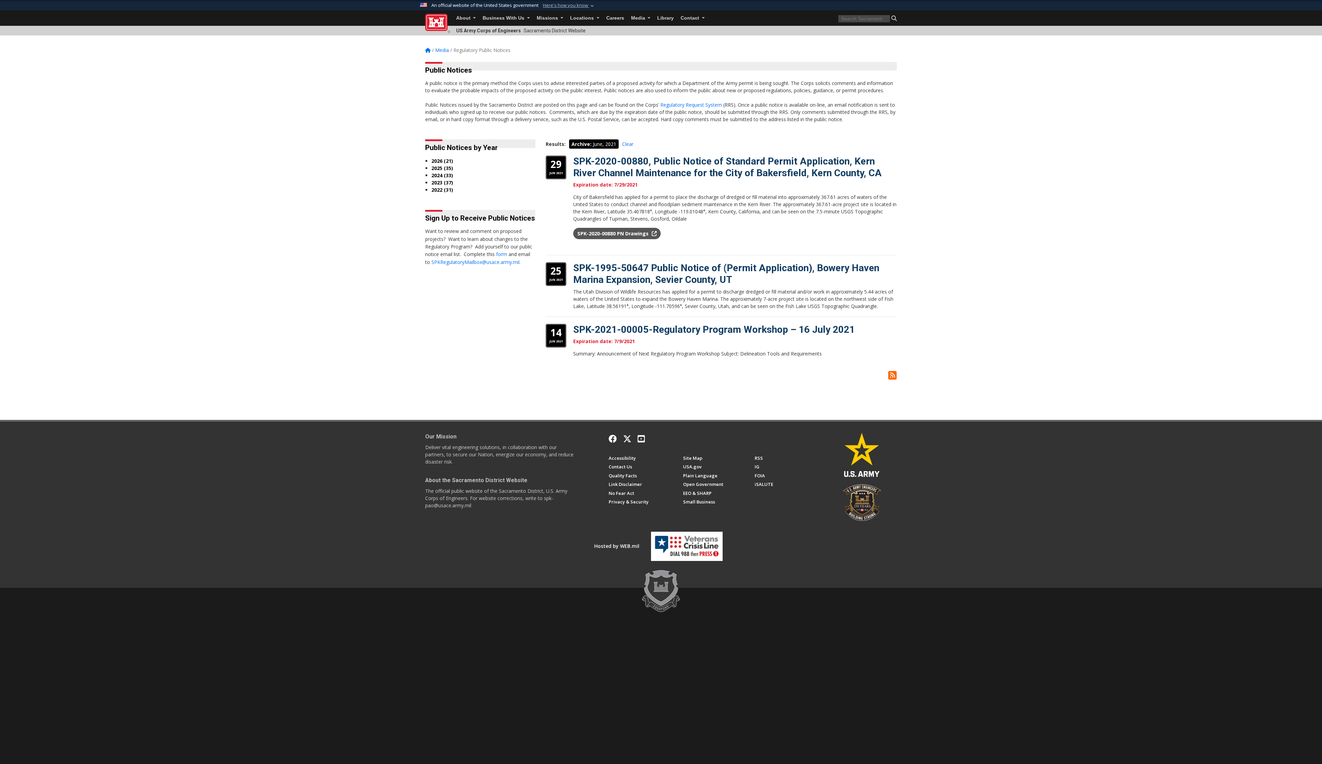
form (501, 254)
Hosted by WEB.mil (616, 546)
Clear (627, 144)
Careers (615, 18)
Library (665, 18)
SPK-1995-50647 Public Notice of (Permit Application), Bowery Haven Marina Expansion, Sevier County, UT (726, 273)
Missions (548, 18)
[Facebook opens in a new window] (613, 439)
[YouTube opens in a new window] (641, 439)
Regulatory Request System (691, 105)
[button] (569, 5)
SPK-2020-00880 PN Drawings (613, 233)
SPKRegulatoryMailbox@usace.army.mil (475, 262)
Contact (691, 18)
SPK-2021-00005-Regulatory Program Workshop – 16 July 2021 (714, 329)
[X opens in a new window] (627, 439)
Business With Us (504, 18)
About (464, 18)
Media (639, 18)
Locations (582, 18)
